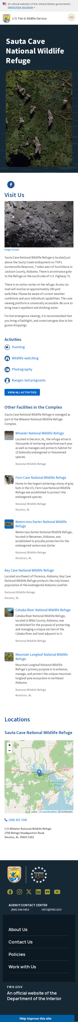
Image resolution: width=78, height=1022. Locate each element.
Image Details (12, 249)
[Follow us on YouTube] (58, 892)
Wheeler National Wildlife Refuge (39, 433)
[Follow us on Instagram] (20, 892)
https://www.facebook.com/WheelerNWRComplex (41, 184)
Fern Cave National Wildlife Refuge (40, 477)
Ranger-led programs (28, 380)
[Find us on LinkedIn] (39, 892)
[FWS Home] (6, 18)
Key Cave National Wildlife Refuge (29, 570)
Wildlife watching (25, 358)
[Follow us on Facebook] (11, 892)
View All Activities (22, 392)
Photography (22, 369)
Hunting (18, 347)
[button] (39, 773)
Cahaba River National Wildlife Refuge (43, 610)
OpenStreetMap (49, 811)
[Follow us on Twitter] (30, 892)
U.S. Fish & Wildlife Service (29, 18)
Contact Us (21, 942)
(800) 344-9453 (20, 909)
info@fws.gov (51, 909)
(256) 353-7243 (18, 820)
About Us (18, 929)
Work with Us (22, 967)
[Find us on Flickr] (48, 892)
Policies (17, 954)
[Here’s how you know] (39, 6)
